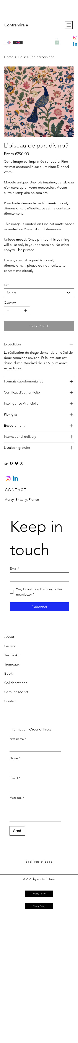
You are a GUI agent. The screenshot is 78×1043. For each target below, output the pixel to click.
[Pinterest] (16, 463)
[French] (8, 42)
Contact (10, 701)
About (9, 637)
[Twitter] (22, 463)
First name (18, 739)
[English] (17, 42)
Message (17, 798)
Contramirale (16, 25)
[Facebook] (11, 463)
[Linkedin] (75, 44)
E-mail (15, 778)
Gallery (9, 646)
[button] (57, 41)
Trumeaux (12, 664)
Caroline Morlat (16, 692)
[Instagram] (75, 37)
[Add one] (25, 310)
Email (14, 568)
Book (8, 673)
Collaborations (15, 683)
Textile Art (12, 655)
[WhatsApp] (6, 463)
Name (15, 758)
